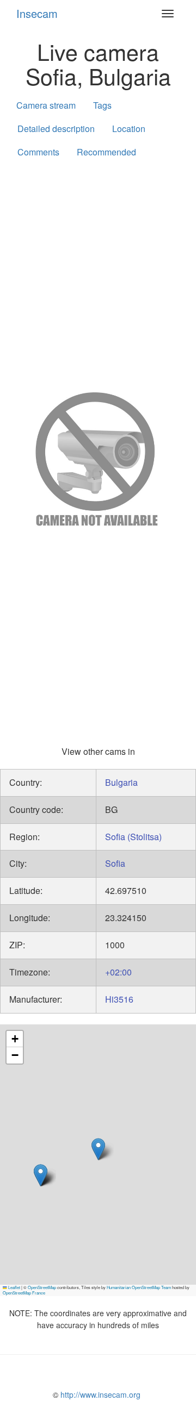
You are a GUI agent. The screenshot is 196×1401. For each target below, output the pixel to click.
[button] (40, 1175)
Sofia (115, 863)
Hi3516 (119, 999)
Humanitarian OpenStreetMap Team (139, 1287)
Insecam (37, 13)
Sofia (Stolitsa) (133, 836)
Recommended (106, 152)
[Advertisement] (98, 273)
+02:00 (118, 972)
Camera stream (46, 105)
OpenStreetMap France (24, 1293)
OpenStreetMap (42, 1287)
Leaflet (13, 1287)
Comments (38, 152)
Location (128, 128)
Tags (102, 105)
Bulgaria (121, 782)
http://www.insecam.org (99, 1394)
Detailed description (56, 128)
